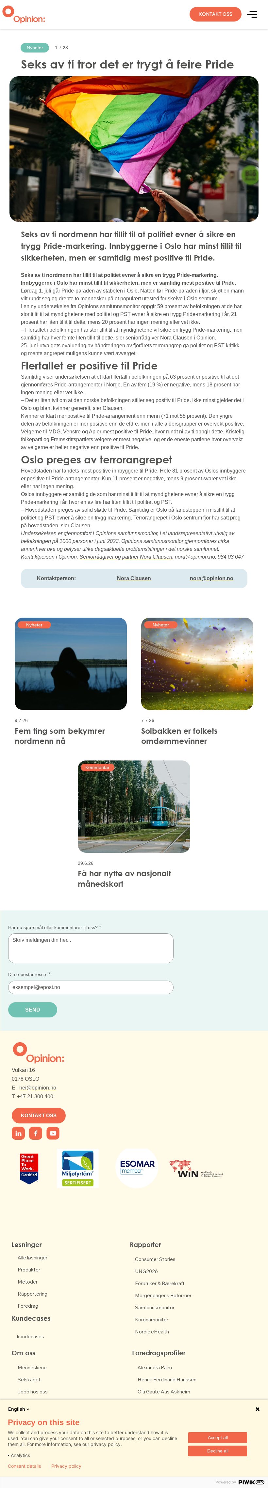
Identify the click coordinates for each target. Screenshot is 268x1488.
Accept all (218, 1437)
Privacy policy (66, 1466)
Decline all (217, 1450)
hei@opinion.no (37, 1087)
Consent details (24, 1466)
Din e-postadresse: (29, 974)
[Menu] (252, 14)
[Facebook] (18, 1133)
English (16, 1409)
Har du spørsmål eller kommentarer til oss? (54, 927)
